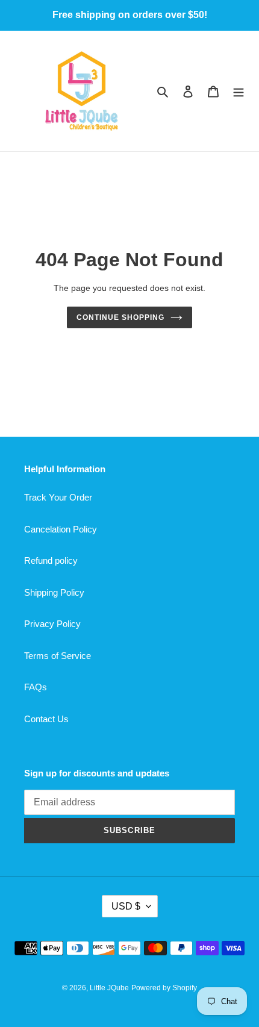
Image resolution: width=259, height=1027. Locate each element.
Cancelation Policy (60, 529)
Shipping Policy (54, 592)
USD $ (125, 906)
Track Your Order (58, 497)
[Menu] (238, 91)
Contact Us (46, 719)
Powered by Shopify (164, 988)
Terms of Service (57, 656)
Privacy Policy (52, 624)
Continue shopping (120, 317)
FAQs (35, 687)
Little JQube (109, 988)
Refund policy (51, 560)
